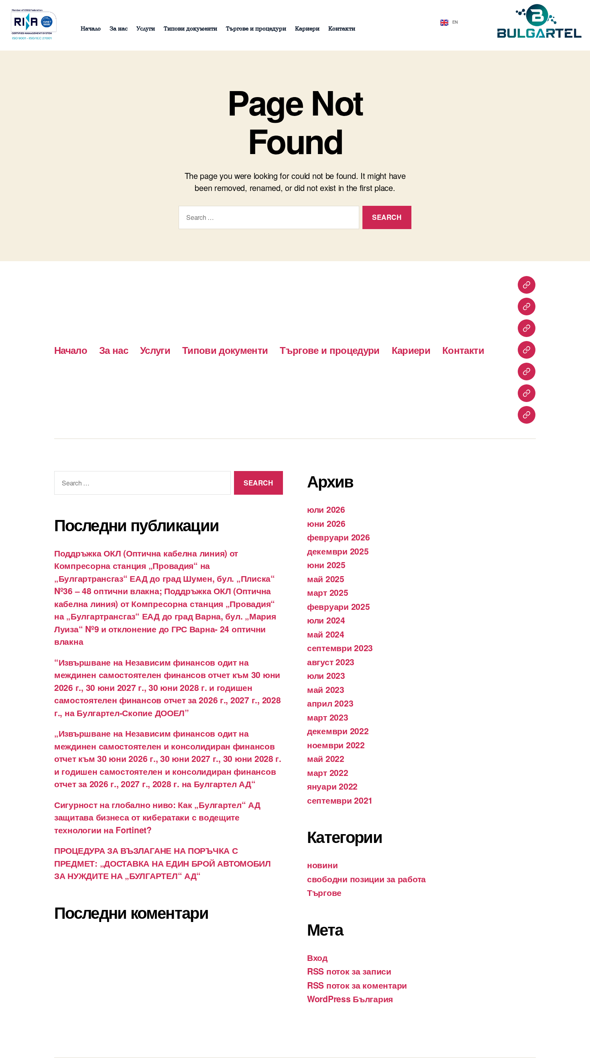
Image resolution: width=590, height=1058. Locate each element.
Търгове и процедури (256, 28)
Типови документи (190, 28)
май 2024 (325, 634)
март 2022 (327, 772)
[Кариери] (526, 393)
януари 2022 (332, 786)
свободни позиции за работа (366, 879)
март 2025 (327, 592)
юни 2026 (326, 523)
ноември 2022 (336, 745)
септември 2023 (340, 648)
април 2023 (330, 703)
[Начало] (526, 285)
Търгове (324, 892)
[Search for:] (267, 219)
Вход (317, 957)
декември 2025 (338, 551)
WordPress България (350, 999)
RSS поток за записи (349, 971)
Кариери (307, 28)
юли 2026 (326, 509)
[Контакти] (526, 415)
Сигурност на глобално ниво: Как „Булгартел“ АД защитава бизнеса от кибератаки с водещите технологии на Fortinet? (157, 817)
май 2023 (325, 689)
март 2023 (327, 717)
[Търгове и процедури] (526, 371)
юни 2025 (326, 564)
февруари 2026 (338, 537)
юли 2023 (326, 675)
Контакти (341, 28)
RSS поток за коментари (357, 985)
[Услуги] (526, 328)
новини (322, 865)
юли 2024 (326, 620)
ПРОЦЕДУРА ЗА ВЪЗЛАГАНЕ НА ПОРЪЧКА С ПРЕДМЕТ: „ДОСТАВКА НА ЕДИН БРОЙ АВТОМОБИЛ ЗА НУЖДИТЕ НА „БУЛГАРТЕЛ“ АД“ (162, 862)
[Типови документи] (526, 350)
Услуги (145, 28)
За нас (119, 28)
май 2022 (325, 758)
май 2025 (325, 579)
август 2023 (330, 662)
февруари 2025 (338, 606)
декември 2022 (338, 731)
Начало (91, 28)
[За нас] (526, 306)
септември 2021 (340, 800)
